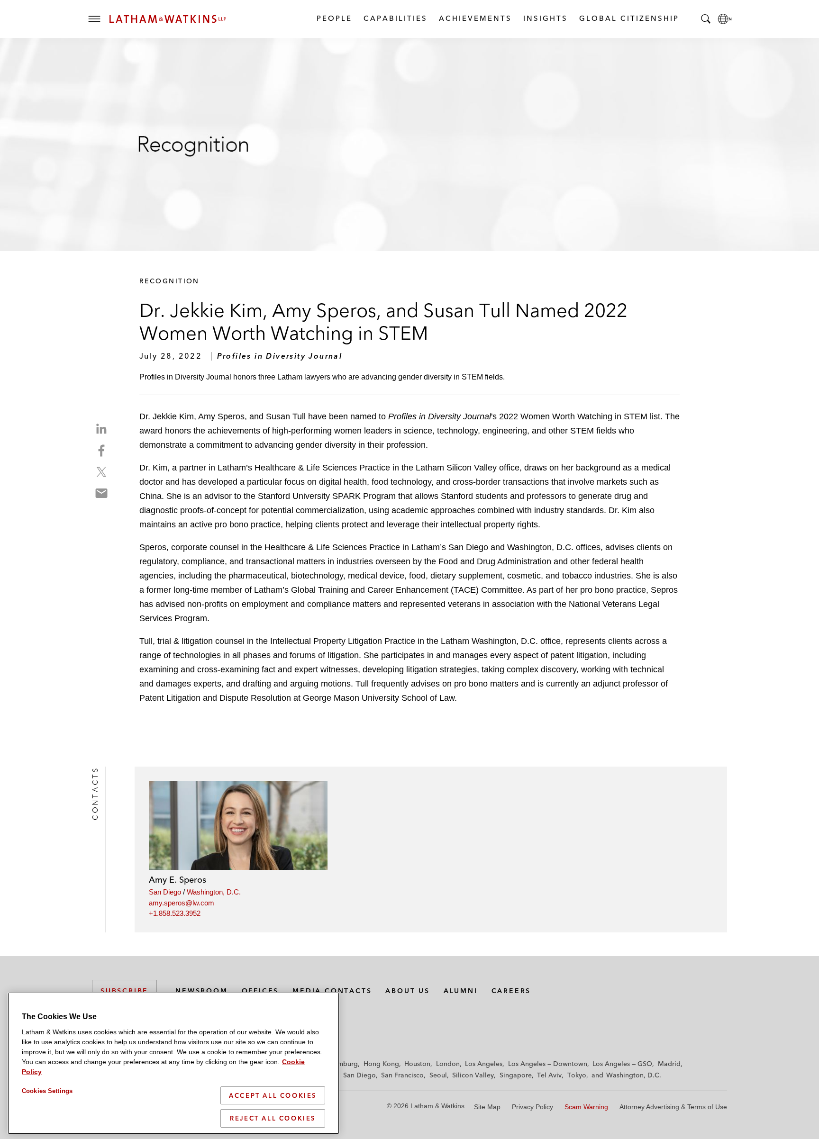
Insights (545, 18)
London (448, 1063)
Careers (511, 990)
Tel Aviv (549, 1075)
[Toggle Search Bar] (705, 18)
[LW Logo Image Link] (168, 19)
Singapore (516, 1075)
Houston (417, 1063)
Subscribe (124, 990)
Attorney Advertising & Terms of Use (673, 1107)
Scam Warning (586, 1107)
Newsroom (201, 990)
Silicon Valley (473, 1075)
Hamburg (343, 1063)
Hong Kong (381, 1063)
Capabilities (395, 18)
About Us (407, 990)
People (334, 18)
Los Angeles (483, 1063)
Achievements (475, 18)
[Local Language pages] (724, 18)
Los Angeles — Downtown (547, 1063)
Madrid (669, 1063)
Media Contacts (332, 990)
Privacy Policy (532, 1107)
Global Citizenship (628, 18)
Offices (260, 990)
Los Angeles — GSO (622, 1063)
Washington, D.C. (214, 892)
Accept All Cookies (273, 1095)
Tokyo (576, 1075)
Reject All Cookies (273, 1118)
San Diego (165, 892)
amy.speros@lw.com (181, 903)
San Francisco (402, 1075)
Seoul (438, 1075)
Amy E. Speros (177, 879)
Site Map (487, 1107)
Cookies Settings (47, 1090)
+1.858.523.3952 (174, 913)
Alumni (461, 990)
